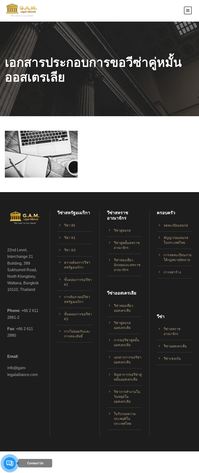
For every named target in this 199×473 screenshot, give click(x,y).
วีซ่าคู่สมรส (122, 230)
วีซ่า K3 (69, 250)
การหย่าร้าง (172, 272)
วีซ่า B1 (69, 225)
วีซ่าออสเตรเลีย (175, 346)
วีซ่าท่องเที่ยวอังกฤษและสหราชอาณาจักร (127, 265)
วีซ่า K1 (69, 238)
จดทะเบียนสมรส (176, 225)
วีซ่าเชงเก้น (172, 358)
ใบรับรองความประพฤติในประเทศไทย (125, 418)
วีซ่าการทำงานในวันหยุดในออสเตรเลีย (127, 396)
